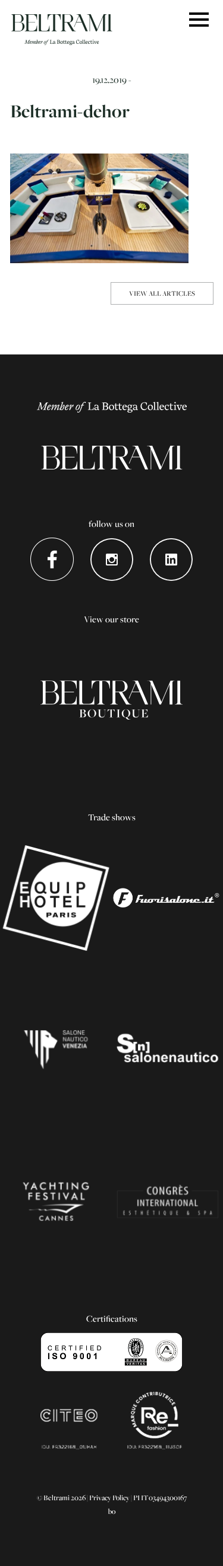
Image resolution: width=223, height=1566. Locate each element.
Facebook (52, 559)
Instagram (111, 559)
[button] (199, 20)
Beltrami (61, 29)
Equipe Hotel (56, 898)
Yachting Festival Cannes (56, 1201)
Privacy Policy (109, 1498)
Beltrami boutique (111, 700)
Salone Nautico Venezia (56, 1050)
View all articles (162, 293)
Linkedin (171, 559)
